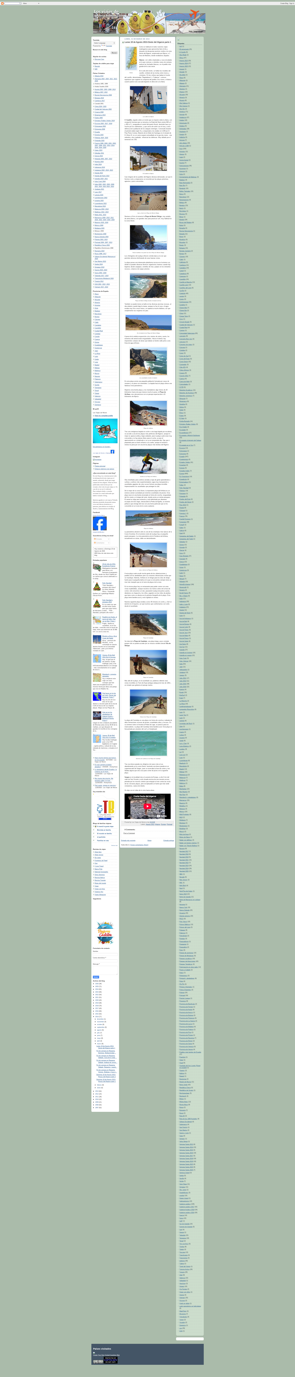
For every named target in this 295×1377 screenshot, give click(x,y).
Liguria (181, 732)
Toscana (182, 1252)
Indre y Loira (183, 604)
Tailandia (182, 1235)
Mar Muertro (183, 792)
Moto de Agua (184, 834)
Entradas (99, 539)
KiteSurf (182, 695)
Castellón (98, 328)
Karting (181, 689)
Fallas (181, 485)
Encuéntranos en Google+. (102, 447)
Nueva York (183, 907)
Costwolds (182, 364)
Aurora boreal (183, 160)
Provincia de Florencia (186, 1018)
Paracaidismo (184, 941)
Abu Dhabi (182, 55)
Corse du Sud (184, 356)
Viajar (97, 886)
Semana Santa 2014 (186, 1147)
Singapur (182, 1187)
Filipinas (182, 491)
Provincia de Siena (185, 1044)
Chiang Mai (183, 308)
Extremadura (183, 482)
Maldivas (182, 780)
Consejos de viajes (185, 344)
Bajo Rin (182, 185)
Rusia (181, 1113)
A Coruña (182, 52)
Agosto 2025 (183, 66)
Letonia (181, 721)
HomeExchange (184, 584)
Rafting (181, 1073)
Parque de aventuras (186, 953)
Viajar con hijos (100, 889)
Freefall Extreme (184, 519)
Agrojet (181, 69)
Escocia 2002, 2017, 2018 (103, 123)
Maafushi (182, 763)
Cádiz (97, 322)
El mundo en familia (104, 833)
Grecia (181, 562)
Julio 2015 (182, 684)
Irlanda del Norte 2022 (102, 176)
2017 (97, 1008)
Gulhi (181, 573)
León (96, 356)
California (182, 262)
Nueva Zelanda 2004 (101, 237)
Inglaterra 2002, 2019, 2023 (104, 170)
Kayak (181, 692)
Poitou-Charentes (185, 990)
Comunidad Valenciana (187, 333)
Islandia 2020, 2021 (101, 179)
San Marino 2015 (100, 261)
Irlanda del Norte (184, 613)
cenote (181, 296)
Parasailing (183, 947)
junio (99, 1035)
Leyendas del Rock (185, 723)
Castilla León (183, 285)
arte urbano (183, 143)
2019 (97, 1003)
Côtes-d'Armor (184, 370)
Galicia (181, 530)
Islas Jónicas (183, 661)
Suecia (181, 1215)
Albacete (98, 297)
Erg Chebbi (183, 427)
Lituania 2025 (99, 200)
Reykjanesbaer (184, 1093)
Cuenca (97, 339)
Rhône (181, 1099)
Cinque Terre (183, 316)
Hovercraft (182, 587)
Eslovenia (182, 454)
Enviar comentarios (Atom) (139, 845)
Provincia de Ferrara (186, 1007)
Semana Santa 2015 (186, 1150)
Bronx (181, 237)
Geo (96, 863)
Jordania (182, 672)
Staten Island (183, 1198)
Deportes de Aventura (186, 393)
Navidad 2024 (184, 868)
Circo (181, 319)
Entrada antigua (169, 840)
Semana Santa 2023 (186, 1164)
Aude (181, 157)
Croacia (181, 373)
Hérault (181, 579)
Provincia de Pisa (185, 1032)
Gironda (182, 547)
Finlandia (182, 496)
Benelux (182, 205)
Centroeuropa (183, 302)
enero (99, 1088)
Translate (109, 46)
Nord (181, 888)
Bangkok (182, 188)
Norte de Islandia (185, 897)
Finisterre (182, 493)
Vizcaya (97, 402)
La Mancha (183, 701)
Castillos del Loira (185, 288)
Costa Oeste (183, 362)
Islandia (182, 650)
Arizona (181, 140)
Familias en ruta (103, 840)
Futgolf (181, 525)
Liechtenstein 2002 (101, 198)
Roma (181, 1107)
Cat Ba (181, 291)
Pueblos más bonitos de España (190, 1052)
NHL (180, 883)
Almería (97, 302)
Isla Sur (182, 647)
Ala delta (182, 75)
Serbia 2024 (99, 264)
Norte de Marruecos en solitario (189, 900)
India (181, 598)
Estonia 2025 (99, 135)
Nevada (181, 877)
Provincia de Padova (186, 1029)
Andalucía (182, 117)
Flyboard (182, 510)
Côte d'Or (182, 367)
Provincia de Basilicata (187, 1004)
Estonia (181, 468)
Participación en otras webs (188, 967)
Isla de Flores (184, 630)
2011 (97, 1097)
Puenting (182, 1057)
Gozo (181, 553)
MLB (181, 817)
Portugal (169, 824)
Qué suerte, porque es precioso (105, 785)
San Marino (183, 1130)
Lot (180, 752)
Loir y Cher (183, 743)
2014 (97, 1016)
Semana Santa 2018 (186, 1158)
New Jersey (183, 880)
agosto (99, 1030)
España (97, 132)
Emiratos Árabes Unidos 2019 (105, 121)
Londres (182, 749)
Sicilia (181, 1181)
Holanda (182, 581)
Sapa (181, 1136)
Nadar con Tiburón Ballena (188, 846)
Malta (181, 786)
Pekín (181, 973)
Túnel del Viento (184, 1266)
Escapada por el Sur (186, 445)
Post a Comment (129, 833)
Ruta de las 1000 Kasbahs (188, 1119)
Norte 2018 (183, 894)
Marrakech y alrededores (187, 797)
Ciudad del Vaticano (186, 325)
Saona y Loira (184, 1133)
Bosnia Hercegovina (186, 231)
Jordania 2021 (99, 189)
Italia (181, 664)
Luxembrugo (183, 760)
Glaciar (181, 550)
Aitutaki (181, 72)
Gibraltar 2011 (99, 153)
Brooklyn (182, 239)
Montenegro (183, 826)
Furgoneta (182, 522)
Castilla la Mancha (185, 282)
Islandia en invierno (185, 652)
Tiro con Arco (183, 1244)
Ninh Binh (182, 885)
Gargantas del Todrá (186, 539)
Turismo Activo (184, 1269)
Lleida (97, 359)
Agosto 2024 (183, 63)
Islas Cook (183, 658)
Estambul (182, 465)
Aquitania (182, 131)
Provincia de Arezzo (186, 1012)
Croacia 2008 (99, 112)
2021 (97, 997)
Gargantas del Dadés (186, 536)
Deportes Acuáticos (185, 390)
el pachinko (101, 837)
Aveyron (182, 171)
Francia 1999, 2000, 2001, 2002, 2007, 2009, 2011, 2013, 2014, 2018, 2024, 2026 (105, 145)
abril (98, 1041)
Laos (181, 712)
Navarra (97, 376)
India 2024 (98, 164)
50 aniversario (184, 49)
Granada (182, 559)
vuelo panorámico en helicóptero (190, 1306)
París (181, 950)
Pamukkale (183, 936)
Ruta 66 (182, 1116)
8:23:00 (152, 822)
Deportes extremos (185, 396)
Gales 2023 (98, 150)
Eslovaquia (183, 451)
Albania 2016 (99, 76)
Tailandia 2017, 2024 (101, 276)
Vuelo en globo (184, 1303)
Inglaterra (182, 607)
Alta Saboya (183, 103)
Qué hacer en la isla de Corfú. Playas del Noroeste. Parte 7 (109, 695)
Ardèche (182, 137)
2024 (97, 989)
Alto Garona (183, 106)
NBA (181, 874)
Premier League (184, 998)
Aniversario (183, 123)
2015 (97, 1014)
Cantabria (98, 325)
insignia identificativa (98, 532)
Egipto (181, 416)
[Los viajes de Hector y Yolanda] (112, 453)
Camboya (182, 265)
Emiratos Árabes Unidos (187, 424)
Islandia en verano (185, 655)
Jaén (181, 667)
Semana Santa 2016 (186, 1153)
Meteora (182, 809)
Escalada (182, 430)
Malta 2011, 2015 (100, 215)
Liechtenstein (183, 729)
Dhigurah (182, 398)
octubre (99, 1024)
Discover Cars (99, 59)
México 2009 (99, 225)
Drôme (181, 407)
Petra (181, 981)
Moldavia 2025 (99, 228)
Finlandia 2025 (99, 140)
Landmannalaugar (185, 706)
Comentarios (100, 543)
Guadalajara (99, 345)
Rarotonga (182, 1079)
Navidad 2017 (184, 851)
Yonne (181, 1320)
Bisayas (182, 214)
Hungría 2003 (99, 162)
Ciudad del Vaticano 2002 (103, 109)
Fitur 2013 (182, 505)
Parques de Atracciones (187, 961)
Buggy (181, 245)
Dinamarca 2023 (100, 115)
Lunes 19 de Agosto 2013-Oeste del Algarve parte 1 (148, 42)
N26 (96, 69)
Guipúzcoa (98, 348)
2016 (97, 1011)
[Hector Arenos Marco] (100, 530)
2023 (97, 992)
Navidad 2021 (184, 860)
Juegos (181, 675)
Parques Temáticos (185, 964)
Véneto (181, 1286)
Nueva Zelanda (184, 910)
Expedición (183, 479)
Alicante (97, 300)
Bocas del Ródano (185, 222)
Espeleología (183, 459)
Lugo (96, 362)
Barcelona (98, 314)
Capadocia (182, 274)
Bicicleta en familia (104, 830)
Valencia (97, 396)
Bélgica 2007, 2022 (101, 92)
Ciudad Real (99, 331)
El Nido (181, 418)
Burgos (97, 317)
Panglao (182, 939)
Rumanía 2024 (99, 251)
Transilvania (183, 1255)
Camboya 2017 (100, 101)
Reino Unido (183, 1085)
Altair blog (98, 852)
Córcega (182, 347)
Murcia (97, 373)
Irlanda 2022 (99, 173)
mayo (99, 1038)
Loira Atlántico (184, 746)
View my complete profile (104, 416)
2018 (97, 1006)
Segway (182, 1139)
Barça (181, 194)
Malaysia (182, 777)
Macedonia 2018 (100, 206)
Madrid (97, 365)
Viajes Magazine (100, 894)
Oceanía (182, 913)
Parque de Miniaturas (186, 956)
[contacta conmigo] (178, 40)
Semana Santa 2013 (186, 1144)
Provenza (182, 1001)
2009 (97, 1102)
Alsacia (181, 100)
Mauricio (182, 803)
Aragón (181, 134)
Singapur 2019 (99, 267)
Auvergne (182, 168)
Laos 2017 (98, 192)
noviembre (100, 1022)
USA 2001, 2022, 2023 (102, 284)
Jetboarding (183, 670)
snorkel (181, 1195)
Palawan (182, 930)
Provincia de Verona (186, 1049)
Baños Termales (184, 191)
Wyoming (182, 1314)
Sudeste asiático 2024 (186, 1212)
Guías (181, 567)
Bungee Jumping (185, 251)
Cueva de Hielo (184, 381)
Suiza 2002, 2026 (100, 273)
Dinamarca (183, 401)
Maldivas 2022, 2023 (102, 212)
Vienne (181, 1295)
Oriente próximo (184, 916)
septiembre (101, 1027)
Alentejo (182, 89)
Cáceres (97, 319)
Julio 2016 (182, 687)
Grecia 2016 (99, 156)
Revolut (97, 66)
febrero (99, 1085)
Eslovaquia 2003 (100, 126)
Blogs (181, 217)
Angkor (181, 120)
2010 (97, 1099)
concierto (182, 336)
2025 (97, 986)
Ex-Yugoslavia (184, 476)
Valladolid (98, 399)
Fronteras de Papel (101, 860)
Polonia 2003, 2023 (101, 239)
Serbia (181, 1175)
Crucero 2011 (183, 376)
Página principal (100, 466)
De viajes (98, 858)
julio (98, 1033)
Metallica (182, 806)
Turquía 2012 (99, 281)
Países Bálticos (184, 924)
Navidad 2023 (184, 865)
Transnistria (183, 1258)
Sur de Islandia (184, 1224)
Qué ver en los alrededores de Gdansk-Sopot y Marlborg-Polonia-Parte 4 (108, 716)
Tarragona (98, 388)
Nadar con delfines (185, 840)
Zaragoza (98, 405)
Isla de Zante (183, 641)
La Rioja (97, 353)
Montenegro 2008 (100, 234)
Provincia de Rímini (185, 1041)
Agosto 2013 (150, 824)
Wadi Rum (182, 1311)
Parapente (182, 944)
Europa (163, 824)
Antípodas (182, 129)
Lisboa (181, 735)
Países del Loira (184, 927)
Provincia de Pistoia (186, 1035)
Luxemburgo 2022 (101, 203)
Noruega (182, 904)
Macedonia (183, 766)
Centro (181, 299)
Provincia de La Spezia (187, 1021)
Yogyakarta (183, 1317)
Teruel (97, 390)
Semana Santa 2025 (186, 1170)
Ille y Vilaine (183, 596)
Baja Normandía (184, 183)
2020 (97, 1000)
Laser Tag (182, 715)
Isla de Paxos (184, 638)
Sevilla (97, 385)
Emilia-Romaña (184, 421)
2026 (97, 984)
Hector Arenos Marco (99, 515)
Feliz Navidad (106, 583)
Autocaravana (184, 166)
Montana (182, 823)
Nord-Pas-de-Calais (185, 891)
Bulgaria (182, 248)
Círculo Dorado (184, 322)
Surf (180, 1229)
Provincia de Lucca (185, 1024)
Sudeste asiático (185, 1204)
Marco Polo (98, 869)
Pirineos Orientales (185, 987)
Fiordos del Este (184, 499)
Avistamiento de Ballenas (187, 177)
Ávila (96, 308)
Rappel (181, 1076)
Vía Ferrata (183, 1289)
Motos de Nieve (184, 837)
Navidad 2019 (184, 857)
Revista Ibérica (100, 877)
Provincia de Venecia (186, 1046)
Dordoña (182, 404)
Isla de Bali (183, 621)
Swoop (181, 1232)
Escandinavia (183, 433)
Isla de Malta (183, 635)
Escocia (182, 448)
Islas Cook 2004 (100, 181)
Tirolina (181, 1247)
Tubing (181, 1263)
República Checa (185, 1087)
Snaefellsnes (183, 1192)
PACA (181, 919)
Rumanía (182, 1110)
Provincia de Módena (186, 1027)
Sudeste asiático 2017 (186, 1207)
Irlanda (181, 610)
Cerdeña (182, 305)
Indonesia (182, 601)
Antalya (181, 126)
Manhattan (182, 789)
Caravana (182, 276)
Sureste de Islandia (185, 1227)
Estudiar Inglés (184, 471)
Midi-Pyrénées (184, 814)
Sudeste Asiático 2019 (186, 1210)
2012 (97, 1094)
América (182, 112)
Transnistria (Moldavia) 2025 (104, 278)
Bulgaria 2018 (99, 98)
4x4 (180, 46)
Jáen (96, 351)
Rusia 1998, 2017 (100, 254)
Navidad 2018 (184, 854)
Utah (181, 1275)
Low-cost (182, 755)
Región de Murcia (185, 1082)
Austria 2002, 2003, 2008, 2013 (105, 89)
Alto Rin (182, 109)
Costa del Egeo (184, 359)
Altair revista (99, 855)
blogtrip (181, 219)
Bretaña (182, 234)
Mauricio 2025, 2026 (101, 222)
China (181, 313)
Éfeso (181, 413)
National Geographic (101, 872)
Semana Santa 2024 (186, 1167)
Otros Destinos (100, 875)
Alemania (182, 86)
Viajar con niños (184, 1292)
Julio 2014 (182, 681)
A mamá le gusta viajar (105, 826)
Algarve (157, 824)
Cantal (181, 271)
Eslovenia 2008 (100, 129)
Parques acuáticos (185, 958)
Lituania (182, 738)
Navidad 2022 (184, 863)
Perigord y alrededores (186, 978)
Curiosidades (183, 384)
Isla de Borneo (184, 624)
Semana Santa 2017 (186, 1156)
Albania (181, 83)
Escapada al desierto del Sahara (190, 440)
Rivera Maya (183, 1104)
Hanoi (181, 576)
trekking (182, 1261)
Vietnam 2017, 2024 (101, 287)
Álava (97, 294)
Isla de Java (183, 633)
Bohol (181, 225)
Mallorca (97, 370)
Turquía (181, 1272)
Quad (181, 1063)
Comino (181, 330)
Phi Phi (181, 984)
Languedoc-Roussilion (186, 709)
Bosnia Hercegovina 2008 (103, 95)
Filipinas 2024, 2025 (101, 138)
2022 (97, 994)
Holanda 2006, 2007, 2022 (103, 159)
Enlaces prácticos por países (104, 469)
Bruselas (182, 242)
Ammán (182, 114)
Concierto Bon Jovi (185, 339)
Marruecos (182, 800)
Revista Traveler (100, 880)
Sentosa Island (184, 1173)
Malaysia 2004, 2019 (102, 209)
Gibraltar (182, 542)
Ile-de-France (183, 593)
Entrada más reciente (128, 840)
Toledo (97, 393)
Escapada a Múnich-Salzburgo (189, 435)
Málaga (97, 368)
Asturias (97, 305)
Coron (181, 353)
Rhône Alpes (183, 1102)
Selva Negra (183, 1141)
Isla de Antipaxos (185, 618)
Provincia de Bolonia (186, 1015)
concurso (182, 342)
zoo (180, 1328)
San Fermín (183, 1127)
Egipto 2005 (99, 118)
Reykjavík (182, 1096)
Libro (181, 726)
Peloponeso (183, 975)
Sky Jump (182, 1190)
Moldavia (182, 820)
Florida (181, 508)
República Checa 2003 (102, 245)
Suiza (181, 1218)
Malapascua (183, 775)
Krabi (181, 698)
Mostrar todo (114, 845)
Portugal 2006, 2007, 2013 (103, 242)
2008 (97, 1105)
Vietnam (182, 1298)
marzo (99, 1044)
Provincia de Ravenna (186, 1038)
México (181, 811)
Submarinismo (184, 1201)
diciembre (100, 1019)
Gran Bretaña (183, 556)
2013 (97, 1091)
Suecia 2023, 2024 (101, 270)
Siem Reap (183, 1184)
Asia (180, 149)
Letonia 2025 (99, 195)
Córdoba (97, 334)
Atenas (181, 154)
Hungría (182, 590)
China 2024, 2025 (100, 106)
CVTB (181, 387)
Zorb (180, 1331)
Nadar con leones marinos (188, 843)
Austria (181, 163)
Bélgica (181, 202)
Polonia (181, 992)
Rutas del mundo (100, 883)
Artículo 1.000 (184, 146)
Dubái (181, 410)
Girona (97, 342)
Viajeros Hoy (99, 892)
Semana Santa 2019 (186, 1161)
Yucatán (182, 1322)
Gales (181, 527)
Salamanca (98, 382)
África (181, 58)
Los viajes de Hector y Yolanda (101, 453)
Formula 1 (182, 513)
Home (149, 840)
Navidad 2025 (184, 871)
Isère (181, 616)
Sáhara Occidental (185, 1122)
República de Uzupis (186, 1090)
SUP (181, 1221)
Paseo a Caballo (184, 970)
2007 (97, 1107)
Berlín (181, 208)
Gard (181, 533)
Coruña (97, 336)
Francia (181, 516)
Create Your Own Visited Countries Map (106, 1355)
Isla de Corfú (183, 627)
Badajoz (97, 311)
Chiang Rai (183, 310)
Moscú (181, 831)
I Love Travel (99, 866)
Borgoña (182, 228)
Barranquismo (184, 200)
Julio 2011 (182, 678)
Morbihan (182, 828)
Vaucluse (182, 1283)
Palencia (97, 379)
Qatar (181, 1060)
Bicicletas (182, 211)
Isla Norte (182, 644)
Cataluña (182, 293)
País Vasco (183, 921)
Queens (182, 1070)
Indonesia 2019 (100, 167)
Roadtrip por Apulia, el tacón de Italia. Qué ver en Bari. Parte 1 (109, 619)
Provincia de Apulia (185, 1009)
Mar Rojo (182, 795)
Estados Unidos (184, 462)
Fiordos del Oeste (185, 502)
